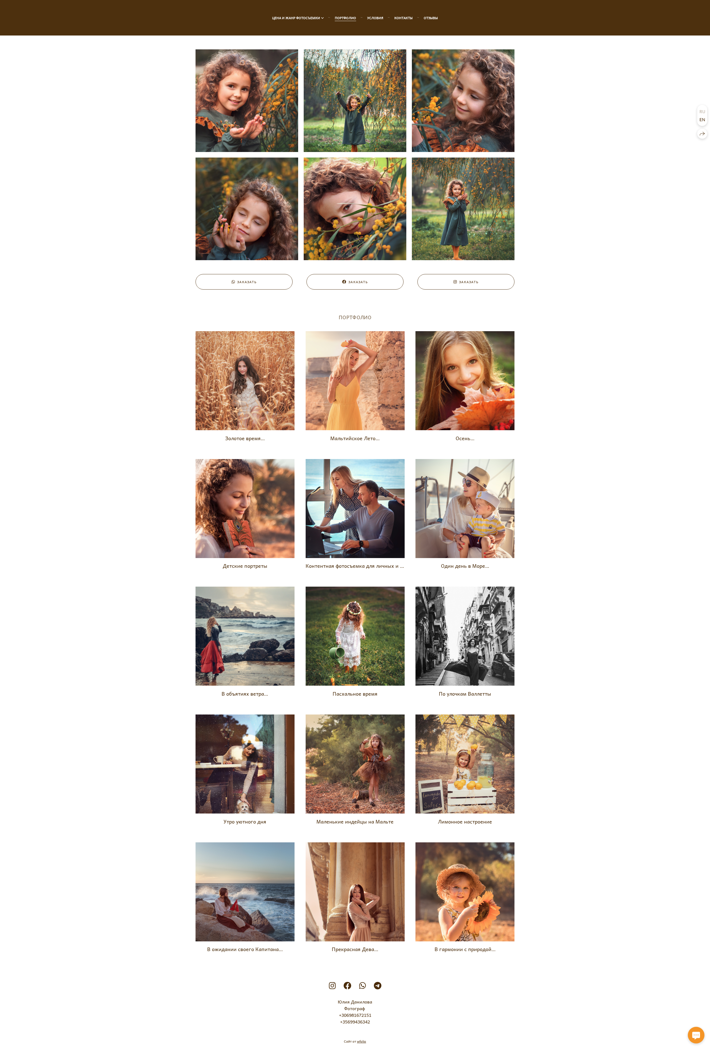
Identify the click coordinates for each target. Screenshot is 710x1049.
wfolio (361, 1041)
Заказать (247, 282)
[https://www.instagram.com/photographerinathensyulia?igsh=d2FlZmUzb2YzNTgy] (332, 985)
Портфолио (345, 18)
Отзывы (431, 18)
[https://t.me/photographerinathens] (377, 985)
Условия (375, 18)
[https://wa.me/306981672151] (362, 985)
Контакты (403, 18)
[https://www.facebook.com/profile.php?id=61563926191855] (347, 985)
